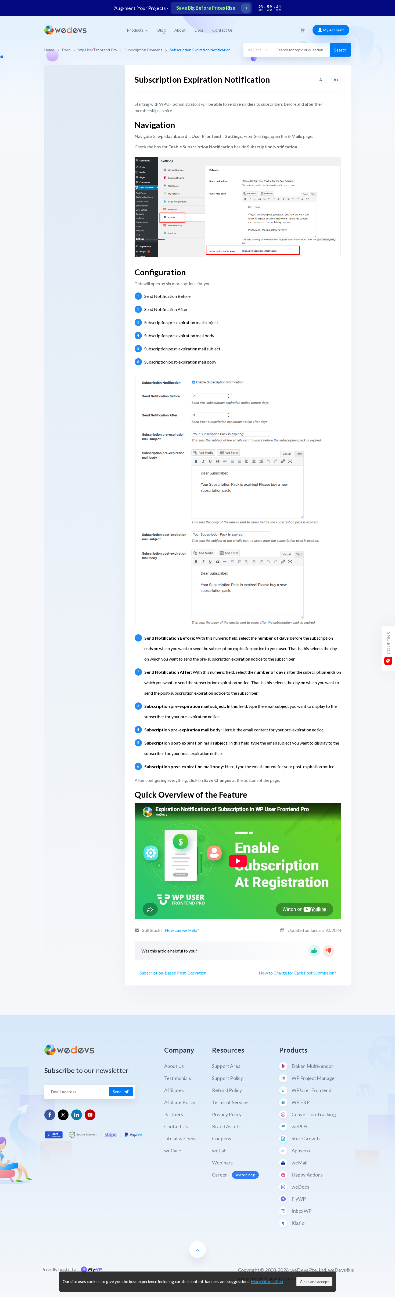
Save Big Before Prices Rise (205, 8)
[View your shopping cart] (302, 30)
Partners (173, 1114)
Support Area (226, 1066)
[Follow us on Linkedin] (76, 1115)
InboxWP (301, 1211)
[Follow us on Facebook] (50, 1115)
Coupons (221, 1138)
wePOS (299, 1126)
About (180, 30)
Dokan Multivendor (312, 1066)
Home (49, 49)
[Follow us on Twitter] (63, 1114)
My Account (333, 30)
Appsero (301, 1150)
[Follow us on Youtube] (90, 1115)
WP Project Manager (314, 1078)
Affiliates (174, 1090)
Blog (161, 30)
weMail (299, 1163)
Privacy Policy (227, 1114)
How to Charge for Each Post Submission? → (300, 972)
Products (135, 30)
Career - (233, 1175)
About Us (174, 1066)
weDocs (300, 1187)
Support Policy (227, 1078)
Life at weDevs (180, 1138)
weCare (172, 1150)
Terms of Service (230, 1102)
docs (66, 49)
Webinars (222, 1163)
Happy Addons (307, 1175)
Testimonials (177, 1078)
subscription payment (143, 49)
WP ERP (301, 1102)
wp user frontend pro (97, 49)
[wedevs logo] (65, 30)
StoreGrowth (306, 1138)
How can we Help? (182, 930)
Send (117, 1091)
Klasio (298, 1223)
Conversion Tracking (314, 1114)
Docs (199, 30)
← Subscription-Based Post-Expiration (170, 972)
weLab (219, 1150)
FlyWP (299, 1199)
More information (267, 1281)
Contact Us (222, 30)
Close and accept (314, 1281)
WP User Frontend (312, 1090)
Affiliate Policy (180, 1102)
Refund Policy (227, 1090)
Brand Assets (226, 1126)
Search (340, 49)
